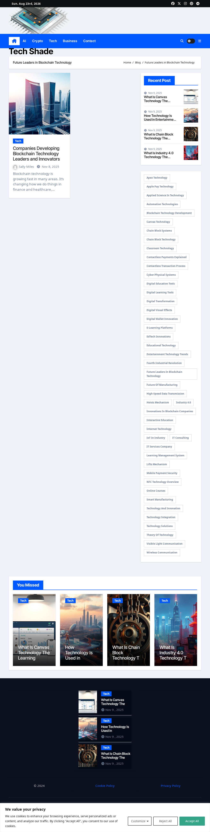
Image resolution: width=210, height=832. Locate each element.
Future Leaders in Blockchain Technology (164, 374)
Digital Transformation (161, 301)
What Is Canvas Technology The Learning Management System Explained (34, 661)
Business (70, 41)
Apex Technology (157, 177)
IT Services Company (159, 446)
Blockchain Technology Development (169, 213)
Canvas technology (158, 222)
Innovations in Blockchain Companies (170, 411)
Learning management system (165, 455)
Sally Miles (27, 166)
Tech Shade (31, 51)
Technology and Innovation (163, 508)
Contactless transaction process (166, 266)
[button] (199, 41)
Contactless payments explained (167, 257)
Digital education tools (161, 283)
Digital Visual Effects (159, 310)
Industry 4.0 (183, 402)
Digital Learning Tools (160, 292)
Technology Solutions (160, 526)
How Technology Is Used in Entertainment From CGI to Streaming (160, 122)
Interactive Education (160, 420)
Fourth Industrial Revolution (164, 363)
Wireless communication (162, 552)
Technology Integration (161, 517)
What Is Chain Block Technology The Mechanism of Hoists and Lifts (159, 140)
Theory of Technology (160, 535)
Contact (89, 41)
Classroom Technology (160, 248)
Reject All (165, 821)
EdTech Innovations (159, 336)
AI (24, 41)
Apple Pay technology (160, 186)
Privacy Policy (170, 786)
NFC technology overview (163, 482)
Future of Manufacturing (162, 385)
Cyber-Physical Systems (161, 275)
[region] (105, 817)
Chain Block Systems (159, 230)
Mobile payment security (162, 473)
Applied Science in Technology (165, 195)
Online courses (156, 490)
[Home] (14, 41)
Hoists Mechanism (158, 402)
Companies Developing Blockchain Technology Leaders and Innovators (36, 154)
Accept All (192, 821)
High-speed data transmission (165, 393)
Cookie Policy (105, 786)
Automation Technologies (162, 204)
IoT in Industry (156, 438)
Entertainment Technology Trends (167, 354)
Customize (138, 821)
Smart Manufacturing (160, 499)
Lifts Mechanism (157, 464)
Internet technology (159, 429)
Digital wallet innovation (162, 319)
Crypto (37, 41)
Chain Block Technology (161, 239)
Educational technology (161, 345)
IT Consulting (180, 438)
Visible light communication (165, 543)
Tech (53, 41)
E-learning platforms (160, 327)
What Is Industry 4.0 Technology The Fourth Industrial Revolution (158, 159)
